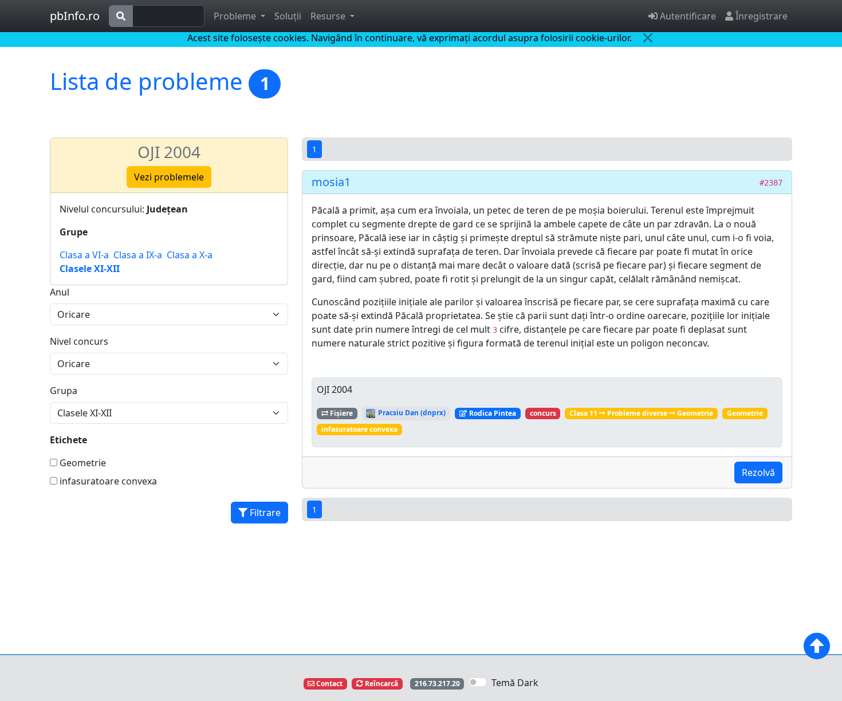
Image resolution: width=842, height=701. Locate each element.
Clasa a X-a (190, 255)
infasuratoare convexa (107, 481)
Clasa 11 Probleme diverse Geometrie (641, 413)
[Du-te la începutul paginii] (817, 646)
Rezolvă (758, 472)
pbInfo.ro (75, 15)
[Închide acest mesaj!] (648, 38)
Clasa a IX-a (137, 255)
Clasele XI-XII (90, 268)
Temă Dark (514, 682)
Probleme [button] (236, 16)
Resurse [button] (329, 16)
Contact (328, 683)
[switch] (478, 682)
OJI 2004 (168, 152)
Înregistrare (760, 16)
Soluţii (287, 16)
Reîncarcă (380, 683)
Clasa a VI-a (84, 255)
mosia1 (331, 182)
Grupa (63, 390)
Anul (59, 292)
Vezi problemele (169, 177)
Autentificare (687, 16)
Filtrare (264, 512)
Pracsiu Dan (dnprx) (411, 413)
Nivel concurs (79, 341)
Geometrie (81, 462)
